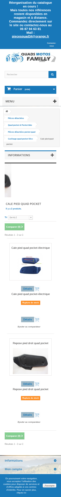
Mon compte (13, 469)
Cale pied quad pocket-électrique (30, 247)
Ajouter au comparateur (29, 327)
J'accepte (49, 485)
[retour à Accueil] (7, 111)
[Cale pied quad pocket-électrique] (30, 266)
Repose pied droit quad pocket (30, 343)
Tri (6, 217)
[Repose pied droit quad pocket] (30, 361)
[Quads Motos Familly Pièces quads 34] (30, 57)
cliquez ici (21, 492)
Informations (19, 155)
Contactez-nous (51, 44)
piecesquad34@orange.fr (30, 36)
